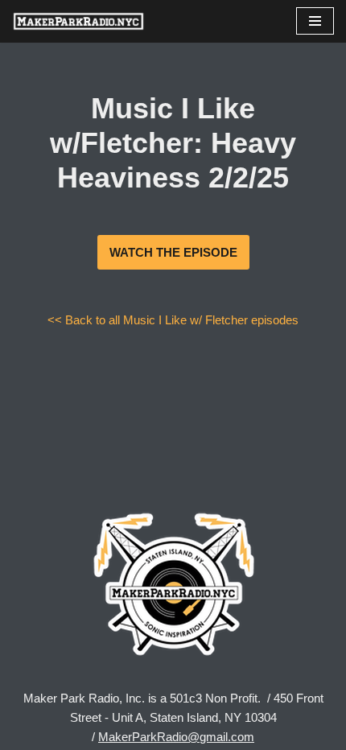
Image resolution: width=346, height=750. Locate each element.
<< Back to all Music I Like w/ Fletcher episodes (173, 320)
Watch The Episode (173, 252)
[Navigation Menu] (315, 21)
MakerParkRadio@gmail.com (176, 737)
